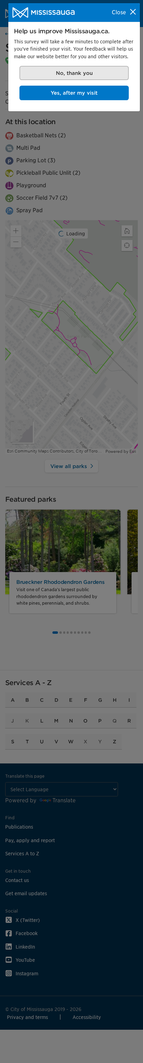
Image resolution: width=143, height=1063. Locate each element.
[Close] (133, 12)
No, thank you (74, 73)
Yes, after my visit (74, 93)
